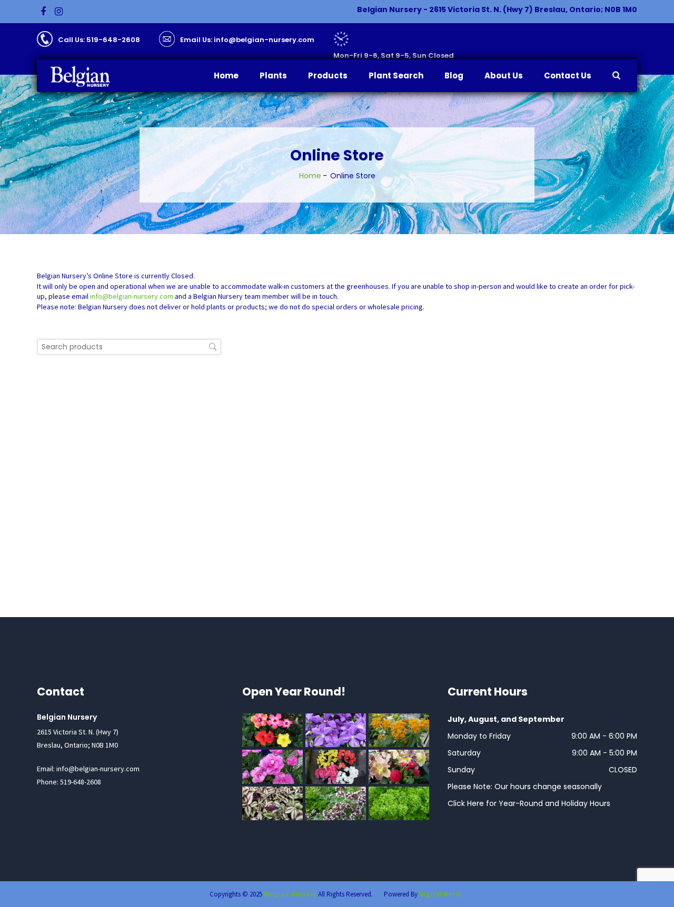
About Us (503, 75)
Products (328, 75)
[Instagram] (58, 11)
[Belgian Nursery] (87, 76)
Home (226, 75)
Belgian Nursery (290, 894)
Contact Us (567, 75)
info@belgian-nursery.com (131, 296)
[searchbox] (129, 347)
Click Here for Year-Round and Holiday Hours (529, 803)
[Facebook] (43, 11)
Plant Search (396, 75)
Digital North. (441, 894)
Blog (453, 75)
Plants (273, 75)
